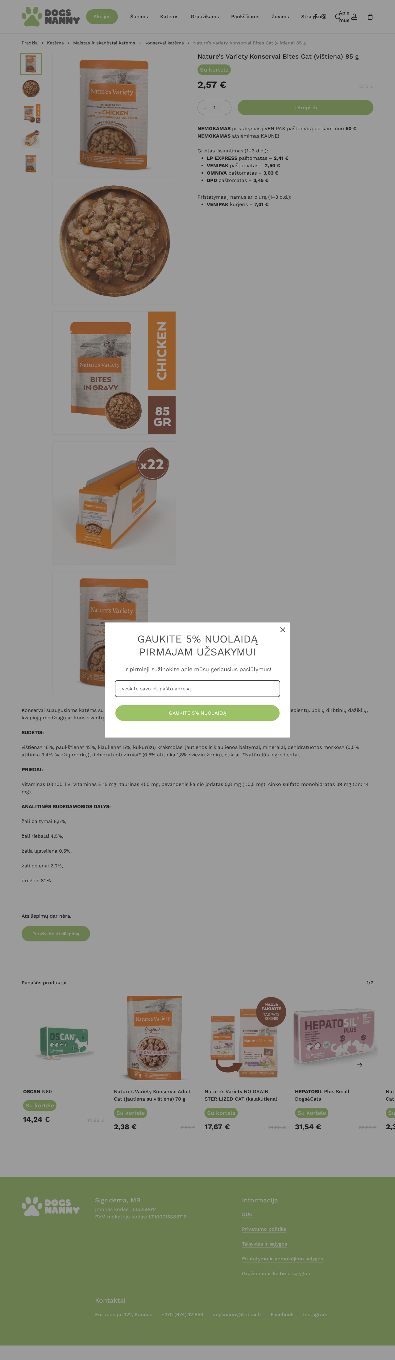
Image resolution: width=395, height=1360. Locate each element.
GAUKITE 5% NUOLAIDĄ (198, 713)
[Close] (282, 629)
